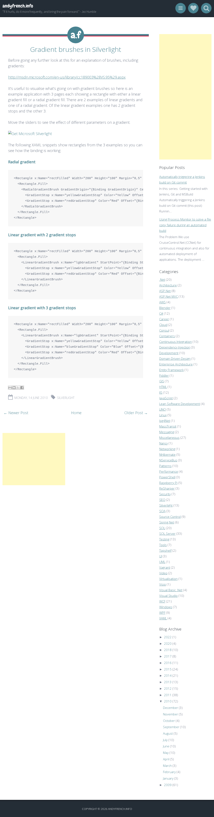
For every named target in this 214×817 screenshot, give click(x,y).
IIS (160, 392)
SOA (162, 511)
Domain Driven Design (175, 358)
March (167, 765)
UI (160, 556)
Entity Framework (171, 370)
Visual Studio (168, 596)
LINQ (162, 409)
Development (168, 353)
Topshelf (165, 550)
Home (76, 412)
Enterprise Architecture (176, 364)
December (170, 708)
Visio (162, 584)
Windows (165, 607)
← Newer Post (16, 412)
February (169, 772)
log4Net (164, 421)
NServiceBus (168, 460)
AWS (162, 302)
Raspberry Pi (168, 483)
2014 (168, 675)
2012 (168, 688)
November (170, 714)
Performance (168, 471)
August (168, 733)
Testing (164, 539)
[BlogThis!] (14, 388)
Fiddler (164, 375)
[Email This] (10, 388)
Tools (163, 545)
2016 (168, 663)
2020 (168, 643)
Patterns (165, 466)
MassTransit (167, 426)
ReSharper (167, 488)
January (168, 778)
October (169, 721)
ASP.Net (165, 291)
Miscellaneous (169, 437)
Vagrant (164, 567)
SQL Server (167, 533)
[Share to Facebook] (22, 388)
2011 (168, 695)
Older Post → (136, 412)
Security (165, 494)
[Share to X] (18, 388)
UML (162, 562)
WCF (162, 601)
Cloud (163, 325)
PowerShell (167, 477)
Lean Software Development (179, 404)
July (165, 740)
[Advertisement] (34, 459)
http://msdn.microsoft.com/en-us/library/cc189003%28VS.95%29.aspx (67, 77)
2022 (168, 637)
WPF (162, 612)
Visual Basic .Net (170, 590)
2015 (168, 669)
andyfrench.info (18, 6)
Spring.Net (166, 522)
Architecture (168, 285)
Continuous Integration (175, 342)
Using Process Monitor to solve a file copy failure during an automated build (185, 225)
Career (164, 319)
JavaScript (166, 398)
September (171, 727)
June (166, 746)
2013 (168, 682)
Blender (165, 308)
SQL (162, 528)
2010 (168, 701)
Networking (167, 449)
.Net (162, 279)
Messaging (166, 432)
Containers (167, 336)
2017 (168, 656)
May (166, 753)
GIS (161, 381)
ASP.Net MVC (168, 296)
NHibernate (167, 454)
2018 (168, 650)
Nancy (163, 443)
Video (163, 573)
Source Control (170, 516)
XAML (163, 618)
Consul (164, 330)
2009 (168, 785)
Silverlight (65, 398)
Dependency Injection (174, 347)
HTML (163, 387)
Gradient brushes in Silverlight (75, 49)
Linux (163, 415)
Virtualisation (168, 579)
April (166, 759)
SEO (162, 500)
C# (161, 313)
